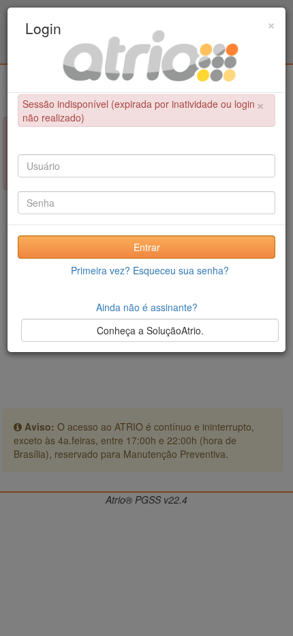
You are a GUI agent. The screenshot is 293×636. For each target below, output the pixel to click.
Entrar (147, 247)
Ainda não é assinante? (147, 307)
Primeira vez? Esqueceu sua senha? (150, 270)
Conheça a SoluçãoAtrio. (150, 330)
